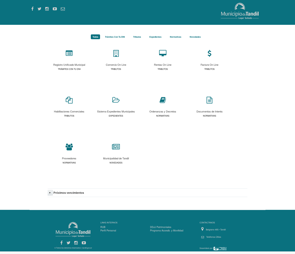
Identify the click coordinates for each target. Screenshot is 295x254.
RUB (102, 227)
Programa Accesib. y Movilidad (166, 230)
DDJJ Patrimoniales (160, 227)
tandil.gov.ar (87, 248)
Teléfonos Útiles (213, 236)
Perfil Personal (108, 230)
